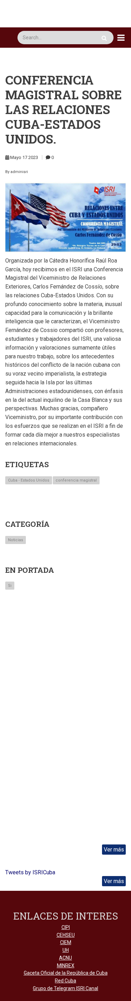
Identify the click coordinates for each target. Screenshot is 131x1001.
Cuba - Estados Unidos (28, 480)
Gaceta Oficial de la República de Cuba (66, 973)
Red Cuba (65, 980)
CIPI (65, 927)
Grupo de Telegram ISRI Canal (65, 988)
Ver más (114, 849)
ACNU (65, 958)
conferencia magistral (76, 480)
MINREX (65, 965)
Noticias (15, 540)
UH (66, 950)
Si (10, 585)
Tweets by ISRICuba (30, 872)
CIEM (65, 942)
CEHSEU (66, 935)
